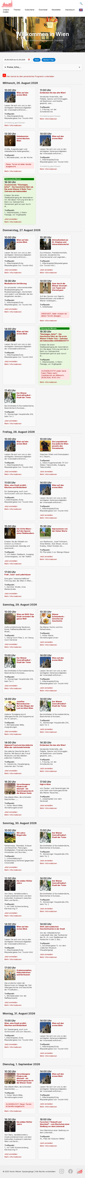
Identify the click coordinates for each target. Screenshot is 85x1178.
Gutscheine (29, 10)
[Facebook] (70, 1171)
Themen (17, 10)
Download (43, 10)
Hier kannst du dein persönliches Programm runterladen (30, 76)
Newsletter (56, 10)
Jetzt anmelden (10, 219)
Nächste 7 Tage (48, 60)
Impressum (70, 10)
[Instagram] (61, 1171)
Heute (37, 60)
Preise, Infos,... (43, 67)
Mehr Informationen (12, 125)
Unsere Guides (6, 11)
